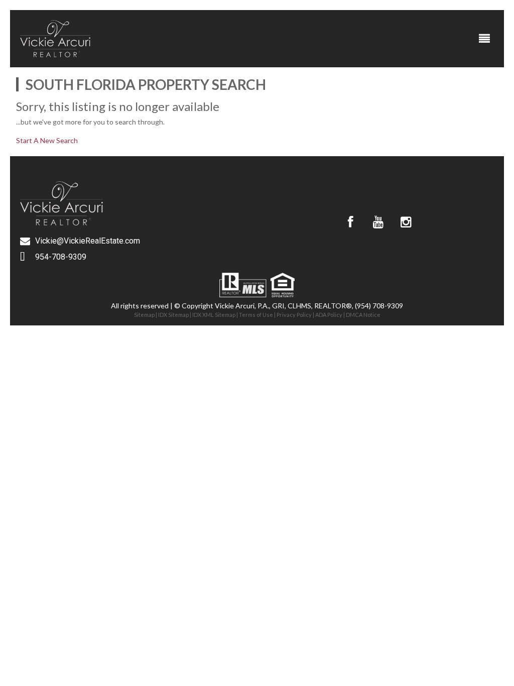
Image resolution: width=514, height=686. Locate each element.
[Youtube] (378, 222)
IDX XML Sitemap (213, 314)
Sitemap (144, 314)
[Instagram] (405, 222)
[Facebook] (350, 222)
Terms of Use (256, 314)
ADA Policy (328, 314)
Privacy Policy (294, 314)
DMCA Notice (363, 314)
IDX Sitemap (173, 314)
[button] (484, 38)
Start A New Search (47, 140)
